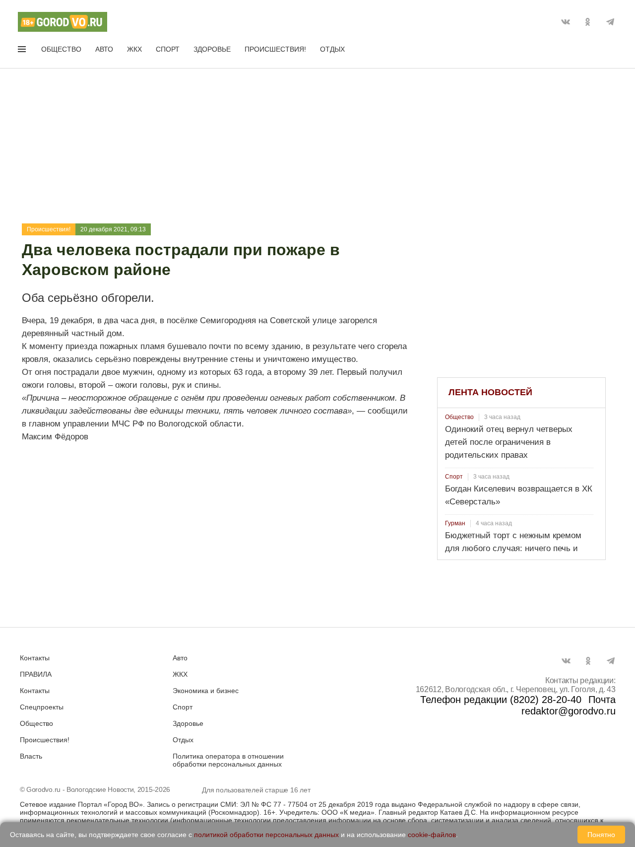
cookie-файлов (432, 835)
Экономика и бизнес (206, 691)
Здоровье (212, 49)
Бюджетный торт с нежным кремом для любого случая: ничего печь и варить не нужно (513, 548)
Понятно (601, 835)
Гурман (455, 523)
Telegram (610, 21)
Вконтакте (565, 21)
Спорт (168, 49)
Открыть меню (23, 51)
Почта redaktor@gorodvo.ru (568, 705)
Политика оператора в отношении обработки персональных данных (228, 760)
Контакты (35, 658)
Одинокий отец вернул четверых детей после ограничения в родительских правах (508, 442)
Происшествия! (275, 49)
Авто (104, 49)
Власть (31, 756)
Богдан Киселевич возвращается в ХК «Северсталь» (518, 495)
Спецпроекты (42, 707)
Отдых (332, 49)
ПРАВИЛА (36, 674)
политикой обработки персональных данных (266, 835)
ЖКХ (134, 49)
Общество (61, 49)
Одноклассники (587, 21)
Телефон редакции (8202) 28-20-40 (500, 699)
